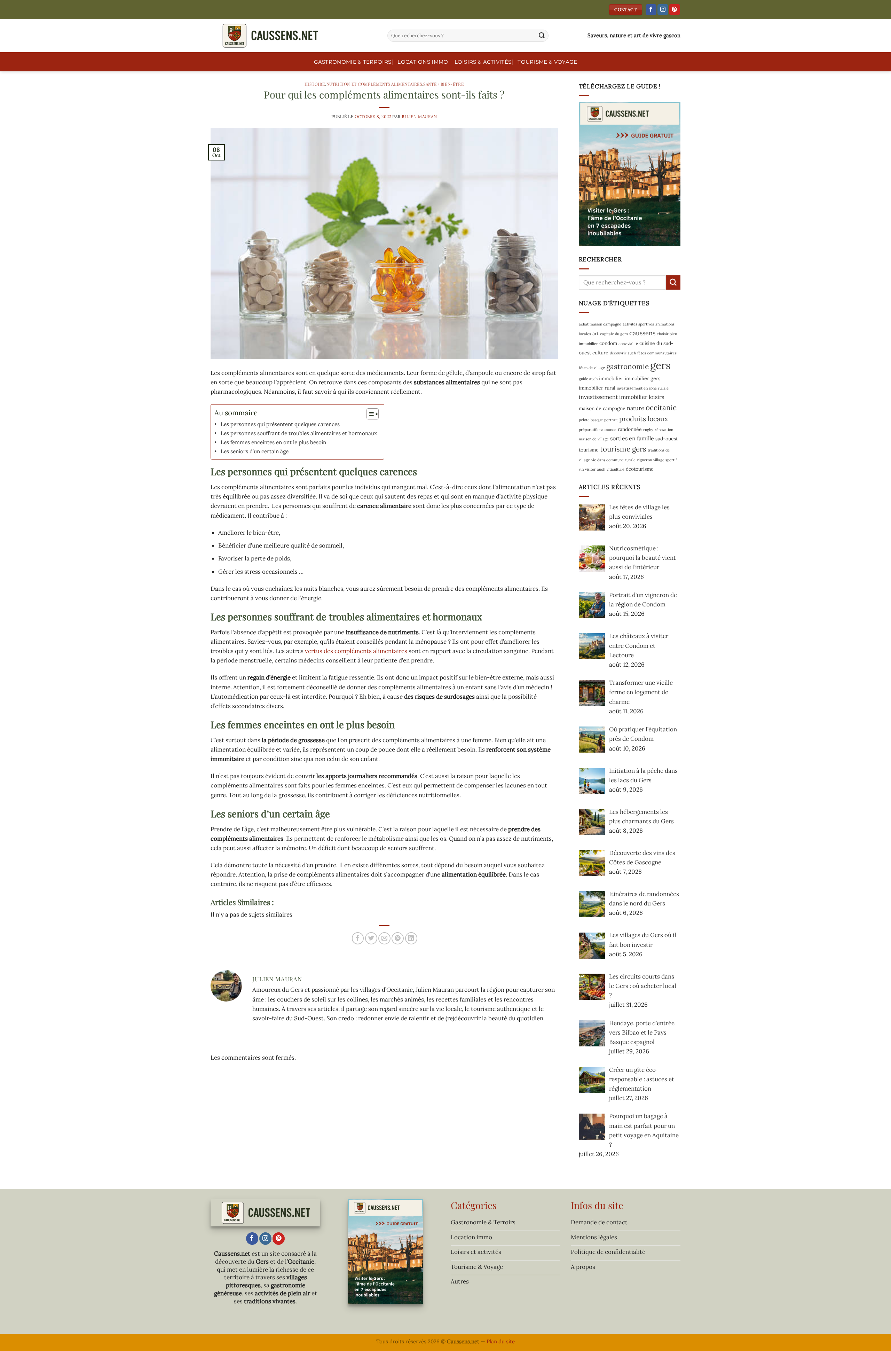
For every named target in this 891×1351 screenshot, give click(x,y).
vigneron (644, 459)
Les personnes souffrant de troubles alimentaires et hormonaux (299, 433)
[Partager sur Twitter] (371, 938)
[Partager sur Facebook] (358, 938)
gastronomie (627, 366)
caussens (642, 333)
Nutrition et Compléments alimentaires (374, 84)
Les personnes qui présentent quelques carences (280, 424)
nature (635, 407)
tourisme (589, 450)
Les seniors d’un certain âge (255, 451)
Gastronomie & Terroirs (353, 61)
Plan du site (501, 1341)
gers (660, 365)
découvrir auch (623, 353)
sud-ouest (666, 438)
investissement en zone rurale (643, 388)
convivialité (628, 343)
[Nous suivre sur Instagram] (662, 9)
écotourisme (640, 469)
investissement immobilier (613, 396)
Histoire (315, 84)
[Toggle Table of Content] (369, 414)
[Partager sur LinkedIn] (411, 938)
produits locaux (643, 418)
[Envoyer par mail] (384, 938)
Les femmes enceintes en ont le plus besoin (273, 442)
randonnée (630, 429)
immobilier (611, 378)
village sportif (665, 459)
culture (600, 352)
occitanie (661, 407)
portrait (611, 419)
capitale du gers (614, 333)
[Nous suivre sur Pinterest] (674, 9)
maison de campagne (602, 408)
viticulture (615, 469)
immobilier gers (642, 378)
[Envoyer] (542, 36)
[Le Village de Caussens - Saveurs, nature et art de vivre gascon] (294, 35)
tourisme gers (623, 449)
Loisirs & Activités (483, 61)
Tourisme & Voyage (547, 61)
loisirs (656, 396)
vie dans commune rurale (613, 459)
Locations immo (422, 61)
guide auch (588, 378)
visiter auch (595, 469)
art (595, 333)
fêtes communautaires (657, 353)
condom (608, 343)
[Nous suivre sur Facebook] (651, 9)
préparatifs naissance (597, 429)
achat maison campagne (600, 324)
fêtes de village (592, 367)
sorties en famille (632, 438)
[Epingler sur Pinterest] (398, 938)
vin (581, 469)
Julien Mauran (419, 116)
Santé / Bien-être (443, 84)
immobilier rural (597, 388)
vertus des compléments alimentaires (356, 651)
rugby (648, 429)
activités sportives (638, 324)
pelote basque (591, 419)
